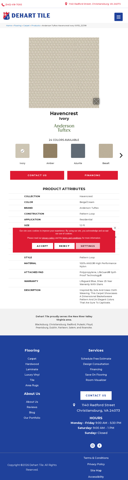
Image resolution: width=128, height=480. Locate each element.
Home (9, 25)
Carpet (26, 25)
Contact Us (37, 175)
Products (36, 25)
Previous (7, 150)
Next (121, 150)
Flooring (17, 25)
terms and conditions (72, 238)
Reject (64, 245)
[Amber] (50, 151)
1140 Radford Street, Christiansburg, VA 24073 (95, 4)
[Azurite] (78, 151)
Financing (92, 175)
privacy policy (48, 238)
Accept (42, 245)
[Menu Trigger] (118, 17)
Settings (88, 245)
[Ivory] (22, 151)
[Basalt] (106, 151)
